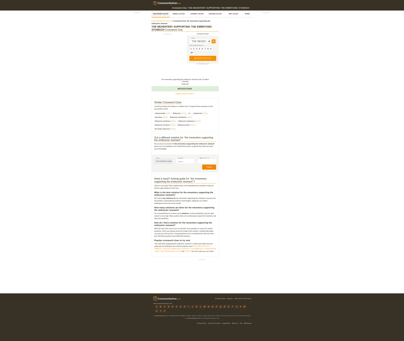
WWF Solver (233, 14)
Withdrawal (247, 323)
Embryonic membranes (189, 121)
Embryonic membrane (165, 121)
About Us (235, 323)
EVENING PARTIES (201, 246)
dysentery (161, 117)
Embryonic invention (165, 125)
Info (241, 323)
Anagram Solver (215, 14)
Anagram (230, 298)
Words (247, 14)
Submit (209, 167)
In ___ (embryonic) (198, 113)
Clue (193, 38)
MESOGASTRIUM (185, 89)
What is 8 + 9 (204, 158)
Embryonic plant (186, 125)
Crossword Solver (160, 14)
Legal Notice (226, 323)
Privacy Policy (201, 323)
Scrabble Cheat (220, 298)
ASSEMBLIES (196, 249)
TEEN (187, 251)
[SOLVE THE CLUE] (214, 41)
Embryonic (179, 113)
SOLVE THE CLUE (203, 58)
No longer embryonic (165, 129)
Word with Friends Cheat (243, 298)
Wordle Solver (179, 14)
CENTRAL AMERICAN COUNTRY (176, 249)
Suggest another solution (184, 94)
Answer (180, 158)
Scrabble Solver (197, 14)
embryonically (163, 113)
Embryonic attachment (181, 117)
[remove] (209, 41)
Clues (169, 21)
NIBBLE (158, 249)
